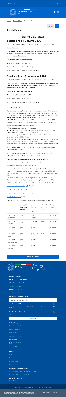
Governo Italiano (11, 3)
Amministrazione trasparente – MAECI (19, 374)
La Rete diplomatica (14, 329)
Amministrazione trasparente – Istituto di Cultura (22, 371)
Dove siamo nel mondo (15, 336)
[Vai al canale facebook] (54, 12)
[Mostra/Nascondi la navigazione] (3, 12)
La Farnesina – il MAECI (15, 326)
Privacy (17, 308)
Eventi (11, 358)
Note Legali (21, 308)
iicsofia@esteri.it (17, 289)
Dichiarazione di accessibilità (44, 387)
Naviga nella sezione (33, 257)
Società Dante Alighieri (14, 197)
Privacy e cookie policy (28, 387)
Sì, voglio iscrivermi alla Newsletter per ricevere (20, 312)
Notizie (11, 365)
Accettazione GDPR (15, 304)
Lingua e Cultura (17, 21)
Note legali (17, 387)
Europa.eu (14, 347)
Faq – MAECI (12, 381)
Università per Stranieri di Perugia (17, 186)
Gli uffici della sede (14, 293)
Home (9, 21)
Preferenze (46, 392)
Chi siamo (11, 354)
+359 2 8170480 (16, 286)
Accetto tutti (57, 392)
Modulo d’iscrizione (13, 48)
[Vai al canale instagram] (57, 12)
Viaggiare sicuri (13, 333)
